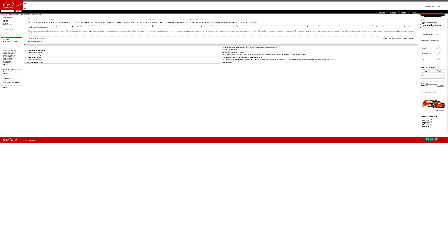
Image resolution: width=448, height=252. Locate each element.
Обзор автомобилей (9, 53)
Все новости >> (227, 62)
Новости (5, 21)
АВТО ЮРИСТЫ (8, 39)
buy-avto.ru (4, 14)
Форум (5, 43)
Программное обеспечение (11, 82)
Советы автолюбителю (10, 50)
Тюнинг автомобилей (9, 52)
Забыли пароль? (427, 27)
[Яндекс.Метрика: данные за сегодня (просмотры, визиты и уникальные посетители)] (440, 139)
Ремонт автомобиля (14, 14)
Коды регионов (7, 58)
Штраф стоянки (7, 59)
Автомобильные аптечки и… (36, 50)
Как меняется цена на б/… (35, 62)
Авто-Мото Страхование (10, 41)
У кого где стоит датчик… (35, 52)
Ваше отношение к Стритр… (36, 55)
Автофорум (6, 62)
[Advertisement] (222, 5)
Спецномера (7, 61)
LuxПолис (436, 34)
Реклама (5, 23)
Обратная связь (8, 24)
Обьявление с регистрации (430, 24)
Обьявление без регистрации (431, 25)
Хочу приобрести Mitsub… (35, 59)
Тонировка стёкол (32, 48)
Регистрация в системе (429, 22)
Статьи (5, 64)
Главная (5, 20)
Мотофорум (6, 72)
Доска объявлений (8, 56)
